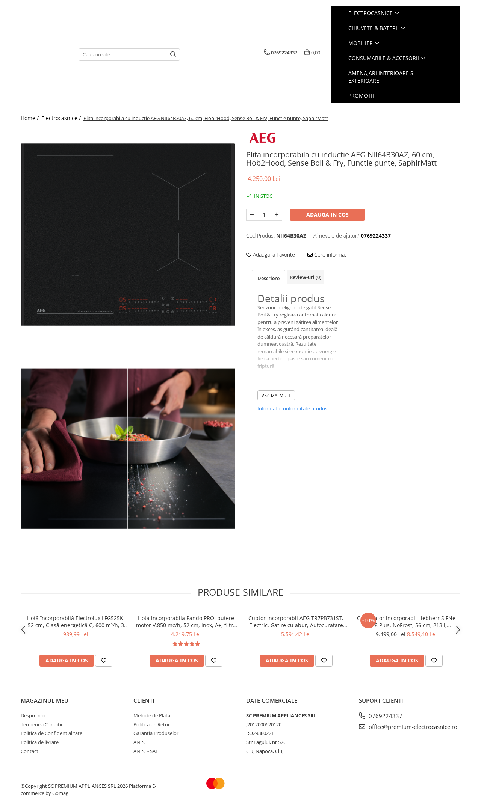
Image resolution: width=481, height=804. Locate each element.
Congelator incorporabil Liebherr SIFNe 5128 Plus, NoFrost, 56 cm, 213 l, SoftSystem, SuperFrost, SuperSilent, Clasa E (406, 621)
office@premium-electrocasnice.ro (412, 726)
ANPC (139, 742)
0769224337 (384, 716)
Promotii (361, 95)
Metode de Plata (151, 715)
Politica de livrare (40, 742)
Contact (29, 751)
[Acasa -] (44, 54)
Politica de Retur (151, 724)
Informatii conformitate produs (292, 408)
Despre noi (33, 715)
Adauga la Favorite (273, 254)
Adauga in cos (327, 214)
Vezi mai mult (276, 395)
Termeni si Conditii (41, 724)
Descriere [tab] (268, 278)
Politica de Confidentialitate (51, 733)
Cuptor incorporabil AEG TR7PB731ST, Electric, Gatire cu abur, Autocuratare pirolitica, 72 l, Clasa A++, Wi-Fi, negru (295, 621)
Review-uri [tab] (305, 277)
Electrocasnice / (61, 118)
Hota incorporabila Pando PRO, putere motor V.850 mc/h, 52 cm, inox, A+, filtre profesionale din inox (186, 621)
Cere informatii (331, 254)
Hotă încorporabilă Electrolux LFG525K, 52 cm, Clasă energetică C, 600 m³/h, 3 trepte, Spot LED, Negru (76, 621)
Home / (30, 118)
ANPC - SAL (145, 751)
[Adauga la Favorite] (103, 661)
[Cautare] (173, 54)
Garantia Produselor (155, 733)
